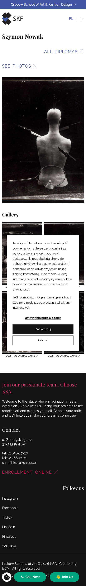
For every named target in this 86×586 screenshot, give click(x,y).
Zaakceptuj (43, 329)
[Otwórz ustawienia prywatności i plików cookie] (6, 577)
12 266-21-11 (17, 458)
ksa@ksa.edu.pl (25, 463)
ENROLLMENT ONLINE (27, 472)
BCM (6, 569)
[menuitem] (71, 18)
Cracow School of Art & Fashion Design (41, 4)
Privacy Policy (13, 575)
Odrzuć (43, 340)
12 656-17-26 (18, 453)
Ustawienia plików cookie (43, 318)
